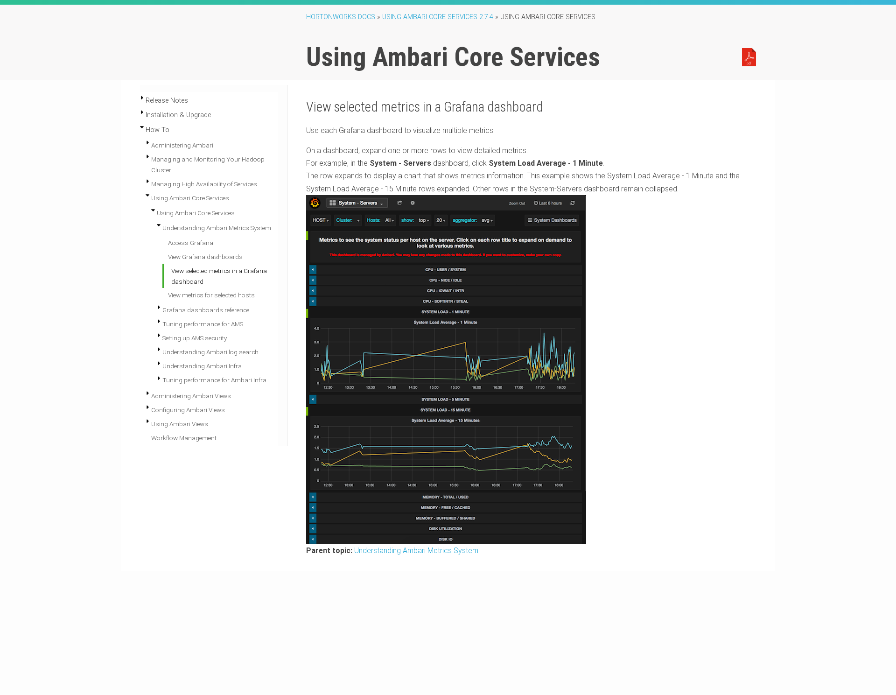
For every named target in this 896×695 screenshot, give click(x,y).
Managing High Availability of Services (204, 184)
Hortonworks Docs (340, 17)
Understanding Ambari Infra (202, 366)
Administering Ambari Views (191, 396)
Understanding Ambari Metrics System (216, 228)
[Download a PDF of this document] (749, 56)
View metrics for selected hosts (211, 295)
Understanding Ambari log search (210, 352)
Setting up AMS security (194, 338)
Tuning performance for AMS (202, 324)
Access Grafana (190, 242)
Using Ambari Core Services (190, 198)
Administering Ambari (182, 145)
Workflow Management (184, 438)
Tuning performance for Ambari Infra (214, 380)
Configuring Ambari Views (188, 410)
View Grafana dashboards (205, 256)
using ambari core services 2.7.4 (437, 17)
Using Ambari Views (179, 424)
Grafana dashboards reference (205, 310)
